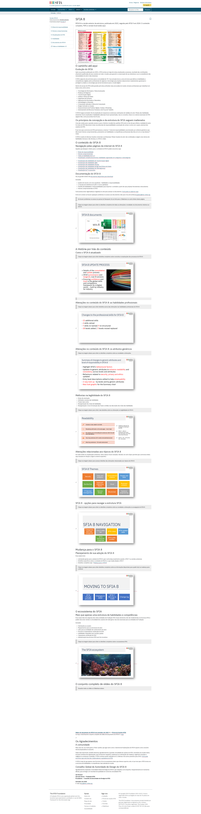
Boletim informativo (145, 2)
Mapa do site (88, 801)
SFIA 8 (78, 9)
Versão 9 (63, 22)
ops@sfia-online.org (86, 783)
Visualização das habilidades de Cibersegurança (91, 168)
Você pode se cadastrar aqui (130, 191)
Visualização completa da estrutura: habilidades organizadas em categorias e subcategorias (104, 157)
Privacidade (87, 803)
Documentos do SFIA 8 (59, 42)
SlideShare (106, 806)
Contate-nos (87, 798)
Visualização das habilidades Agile (87, 162)
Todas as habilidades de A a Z (86, 156)
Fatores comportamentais (85, 154)
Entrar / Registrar (134, 2)
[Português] (65, 3)
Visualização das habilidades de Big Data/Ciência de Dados (94, 166)
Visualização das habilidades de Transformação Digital (93, 161)
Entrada (53, 9)
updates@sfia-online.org (143, 195)
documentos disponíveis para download (101, 176)
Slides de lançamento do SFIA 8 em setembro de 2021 (92, 732)
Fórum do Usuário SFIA (119, 732)
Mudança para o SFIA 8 (100, 563)
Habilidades (55, 38)
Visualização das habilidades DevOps (88, 164)
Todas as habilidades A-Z (59, 46)
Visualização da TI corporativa (86, 170)
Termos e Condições (90, 806)
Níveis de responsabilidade (85, 152)
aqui (122, 734)
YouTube (105, 803)
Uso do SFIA (61, 9)
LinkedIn (105, 796)
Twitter (105, 801)
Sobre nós (87, 796)
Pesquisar (147, 9)
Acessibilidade (88, 808)
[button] (66, 10)
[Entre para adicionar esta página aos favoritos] (150, 18)
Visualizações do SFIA (58, 35)
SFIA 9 (70, 9)
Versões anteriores (89, 9)
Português (147, 5)
